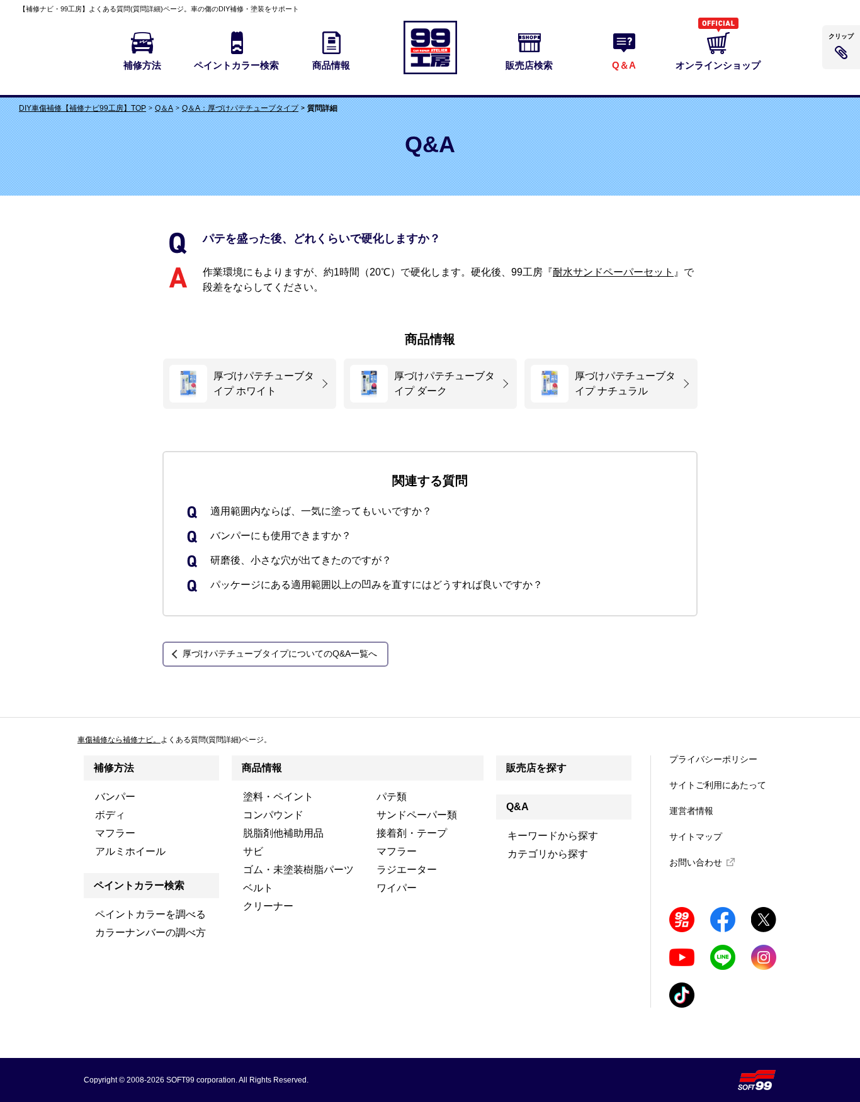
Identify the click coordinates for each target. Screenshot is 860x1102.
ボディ (110, 815)
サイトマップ (695, 837)
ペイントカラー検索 (139, 885)
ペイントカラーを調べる (150, 914)
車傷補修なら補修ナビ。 (119, 739)
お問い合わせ (695, 862)
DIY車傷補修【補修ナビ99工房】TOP (82, 108)
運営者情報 (691, 811)
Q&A (517, 806)
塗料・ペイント (278, 796)
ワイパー (396, 887)
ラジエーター (406, 869)
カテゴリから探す (547, 854)
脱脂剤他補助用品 (283, 833)
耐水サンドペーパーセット (613, 272)
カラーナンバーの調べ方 (150, 932)
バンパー (115, 796)
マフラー (115, 833)
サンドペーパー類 (416, 815)
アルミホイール (130, 851)
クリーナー (268, 906)
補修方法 (114, 767)
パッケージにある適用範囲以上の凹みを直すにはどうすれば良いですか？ (376, 584)
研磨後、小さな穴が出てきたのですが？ (301, 560)
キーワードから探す (552, 835)
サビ (253, 851)
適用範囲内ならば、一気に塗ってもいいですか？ (321, 511)
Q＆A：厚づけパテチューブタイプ (240, 108)
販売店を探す (536, 767)
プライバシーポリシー (713, 759)
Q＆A (164, 108)
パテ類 (391, 796)
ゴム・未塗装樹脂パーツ (298, 869)
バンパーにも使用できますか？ (280, 535)
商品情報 (262, 767)
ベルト (258, 887)
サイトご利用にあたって (717, 785)
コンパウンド (273, 815)
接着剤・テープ (411, 833)
